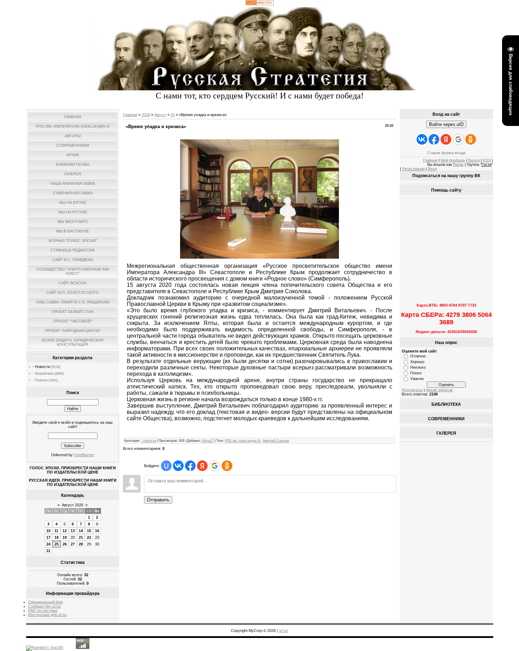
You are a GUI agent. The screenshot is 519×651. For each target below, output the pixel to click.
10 (48, 531)
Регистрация (413, 169)
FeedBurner (84, 455)
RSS (487, 160)
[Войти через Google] (214, 465)
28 (81, 544)
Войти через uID (446, 124)
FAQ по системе (43, 610)
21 (81, 537)
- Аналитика (43, 373)
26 (64, 544)
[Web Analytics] (259, 4)
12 (64, 531)
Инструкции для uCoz (47, 615)
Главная (130, 115)
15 (89, 531)
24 (48, 544)
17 (48, 537)
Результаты (412, 390)
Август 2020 (72, 505)
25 (56, 544)
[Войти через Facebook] (190, 465)
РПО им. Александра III (243, 440)
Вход (432, 169)
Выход (474, 160)
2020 (146, 115)
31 (48, 551)
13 (73, 531)
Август (160, 115)
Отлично (418, 356)
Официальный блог (45, 602)
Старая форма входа (446, 153)
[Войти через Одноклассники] (227, 465)
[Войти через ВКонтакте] (178, 465)
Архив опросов (439, 390)
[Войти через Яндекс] (202, 465)
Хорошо (417, 362)
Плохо (416, 373)
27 (73, 544)
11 (56, 531)
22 (89, 537)
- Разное (40, 380)
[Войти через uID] (166, 465)
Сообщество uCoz (44, 606)
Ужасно (417, 378)
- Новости (41, 366)
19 (64, 537)
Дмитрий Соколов (276, 440)
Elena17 (208, 440)
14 (81, 531)
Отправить (158, 499)
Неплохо (418, 367)
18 (56, 537)
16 (97, 531)
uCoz (283, 630)
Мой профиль (453, 160)
